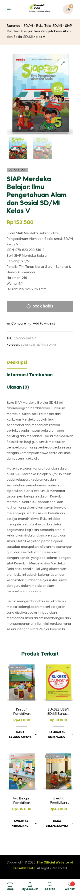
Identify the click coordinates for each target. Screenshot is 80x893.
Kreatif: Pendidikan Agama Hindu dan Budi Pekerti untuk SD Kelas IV (58, 801)
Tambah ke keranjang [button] (57, 734)
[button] (63, 63)
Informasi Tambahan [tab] (30, 375)
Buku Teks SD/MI (49, 25)
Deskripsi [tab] (17, 362)
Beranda (13, 25)
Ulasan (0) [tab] (18, 387)
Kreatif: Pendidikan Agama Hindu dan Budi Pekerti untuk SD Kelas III (21, 712)
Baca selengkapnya (20, 734)
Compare (18, 323)
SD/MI (28, 25)
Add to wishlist (44, 323)
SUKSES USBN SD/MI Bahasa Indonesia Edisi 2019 (58, 712)
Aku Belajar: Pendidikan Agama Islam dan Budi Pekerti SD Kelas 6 (22, 801)
